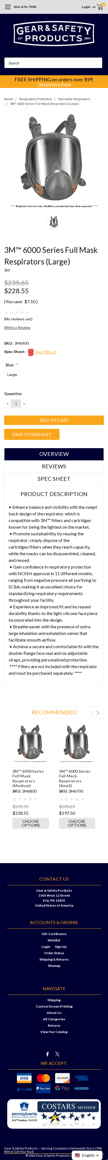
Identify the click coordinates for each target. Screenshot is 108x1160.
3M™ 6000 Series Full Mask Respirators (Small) (75, 778)
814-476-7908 (25, 7)
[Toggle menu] (7, 10)
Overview (54, 453)
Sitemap (54, 966)
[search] (69, 7)
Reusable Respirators (74, 99)
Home (8, 99)
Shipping (54, 1000)
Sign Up (60, 946)
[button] (87, 1155)
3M (7, 270)
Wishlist (54, 940)
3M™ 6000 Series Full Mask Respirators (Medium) (28, 778)
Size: (12, 364)
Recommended (54, 712)
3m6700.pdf (45, 352)
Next (98, 712)
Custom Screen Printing (54, 1006)
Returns (54, 1025)
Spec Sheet (54, 478)
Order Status (54, 953)
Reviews (54, 466)
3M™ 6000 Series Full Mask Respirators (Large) (44, 104)
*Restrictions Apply (54, 84)
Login (86, 7)
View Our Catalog (54, 1032)
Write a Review (17, 327)
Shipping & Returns (54, 959)
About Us (54, 1013)
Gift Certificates (54, 934)
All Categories (54, 1019)
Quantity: (13, 393)
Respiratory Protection (35, 99)
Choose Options (31, 823)
